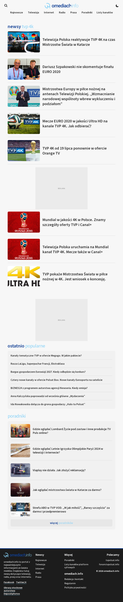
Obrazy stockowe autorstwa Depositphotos (13, 590)
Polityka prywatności (75, 587)
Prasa (73, 12)
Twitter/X (21, 582)
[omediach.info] (18, 556)
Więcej (61, 523)
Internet (49, 12)
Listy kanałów (105, 12)
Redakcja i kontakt (73, 579)
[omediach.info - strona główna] (61, 5)
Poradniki (87, 12)
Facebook (9, 582)
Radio (62, 12)
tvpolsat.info (112, 560)
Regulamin (70, 583)
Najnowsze (16, 12)
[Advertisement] (61, 188)
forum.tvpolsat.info (109, 564)
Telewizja (33, 12)
